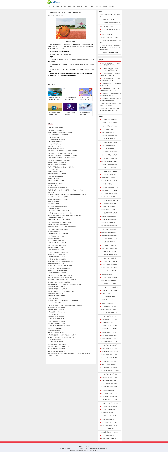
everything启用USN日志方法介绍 (108, 216)
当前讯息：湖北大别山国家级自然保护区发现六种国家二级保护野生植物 (65, 215)
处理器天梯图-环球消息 (53, 204)
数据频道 (92, 6)
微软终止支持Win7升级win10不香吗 (109, 396)
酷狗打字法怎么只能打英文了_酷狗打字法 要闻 (59, 346)
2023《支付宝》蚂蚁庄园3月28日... (109, 248)
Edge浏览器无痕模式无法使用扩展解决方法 (85, 113)
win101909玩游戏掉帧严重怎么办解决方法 (58, 199)
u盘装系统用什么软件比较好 (54, 339)
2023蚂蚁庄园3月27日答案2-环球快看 (110, 351)
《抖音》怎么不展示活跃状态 (108, 138)
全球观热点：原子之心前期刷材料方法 (110, 52)
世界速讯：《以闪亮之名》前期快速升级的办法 (58, 224)
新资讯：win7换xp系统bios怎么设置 (109, 403)
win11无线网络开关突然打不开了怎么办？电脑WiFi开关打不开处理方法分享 (110, 64)
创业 (74, 6)
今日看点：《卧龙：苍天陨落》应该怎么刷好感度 (59, 268)
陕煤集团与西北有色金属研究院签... (109, 335)
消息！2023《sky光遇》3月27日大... (109, 358)
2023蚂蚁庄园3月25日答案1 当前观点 (56, 319)
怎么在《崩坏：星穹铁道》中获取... (109, 193)
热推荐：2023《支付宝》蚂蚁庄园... (109, 264)
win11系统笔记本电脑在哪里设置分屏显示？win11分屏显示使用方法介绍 (110, 79)
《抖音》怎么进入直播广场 (107, 435)
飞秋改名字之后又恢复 (53, 169)
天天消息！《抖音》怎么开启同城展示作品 (58, 252)
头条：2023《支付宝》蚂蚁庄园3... (109, 271)
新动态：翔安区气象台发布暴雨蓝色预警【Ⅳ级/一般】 (60, 261)
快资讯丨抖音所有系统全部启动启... (109, 158)
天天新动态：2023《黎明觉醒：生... (109, 312)
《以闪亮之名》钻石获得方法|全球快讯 (57, 273)
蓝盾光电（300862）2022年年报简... (109, 406)
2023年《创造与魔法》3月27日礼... (109, 338)
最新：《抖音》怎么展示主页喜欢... (109, 422)
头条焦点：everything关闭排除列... (109, 167)
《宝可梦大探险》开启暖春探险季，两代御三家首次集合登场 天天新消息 (65, 305)
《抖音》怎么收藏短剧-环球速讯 (55, 128)
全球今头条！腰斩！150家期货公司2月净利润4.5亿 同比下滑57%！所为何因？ (66, 190)
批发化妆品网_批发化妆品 (54, 208)
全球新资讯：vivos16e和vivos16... (109, 300)
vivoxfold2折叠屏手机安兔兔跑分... (109, 296)
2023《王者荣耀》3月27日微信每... (109, 267)
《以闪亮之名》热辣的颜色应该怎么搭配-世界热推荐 (60, 222)
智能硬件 (85, 6)
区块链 (69, 6)
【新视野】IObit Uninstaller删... (108, 206)
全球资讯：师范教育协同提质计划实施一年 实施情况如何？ (61, 167)
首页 (49, 6)
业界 (53, 6)
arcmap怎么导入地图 (53, 355)
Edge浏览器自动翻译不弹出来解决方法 (70, 113)
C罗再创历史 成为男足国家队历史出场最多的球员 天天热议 (61, 337)
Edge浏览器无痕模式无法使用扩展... (109, 213)
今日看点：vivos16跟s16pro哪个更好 (109, 277)
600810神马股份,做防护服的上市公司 (110, 412)
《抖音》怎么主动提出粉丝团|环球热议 (57, 259)
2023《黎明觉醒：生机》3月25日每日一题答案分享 (60, 275)
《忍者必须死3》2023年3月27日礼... (109, 367)
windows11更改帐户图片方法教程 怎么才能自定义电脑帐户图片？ (110, 84)
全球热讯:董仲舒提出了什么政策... (109, 306)
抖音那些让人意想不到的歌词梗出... (109, 135)
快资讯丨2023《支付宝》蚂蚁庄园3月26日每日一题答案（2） (62, 279)
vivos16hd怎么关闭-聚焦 (106, 274)
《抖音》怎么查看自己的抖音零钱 (56, 250)
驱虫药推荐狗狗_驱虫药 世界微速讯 (56, 351)
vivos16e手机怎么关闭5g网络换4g (109, 283)
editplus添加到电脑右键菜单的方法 (56, 130)
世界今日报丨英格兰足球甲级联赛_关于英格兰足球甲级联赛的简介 (63, 300)
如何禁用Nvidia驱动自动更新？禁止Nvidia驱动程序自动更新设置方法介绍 (110, 99)
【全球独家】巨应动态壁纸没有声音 (56, 312)
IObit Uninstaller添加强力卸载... (108, 177)
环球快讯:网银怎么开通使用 (54, 146)
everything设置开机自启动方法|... (108, 222)
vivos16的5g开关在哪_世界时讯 (108, 309)
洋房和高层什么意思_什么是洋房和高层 (57, 344)
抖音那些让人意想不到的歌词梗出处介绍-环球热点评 (54, 98)
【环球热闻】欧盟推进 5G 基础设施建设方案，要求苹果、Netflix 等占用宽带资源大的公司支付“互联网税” (110, 47)
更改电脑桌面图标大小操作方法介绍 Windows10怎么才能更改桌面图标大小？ (109, 69)
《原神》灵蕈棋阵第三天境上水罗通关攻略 (58, 229)
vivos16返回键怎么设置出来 (107, 303)
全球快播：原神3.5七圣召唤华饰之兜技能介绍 (110, 41)
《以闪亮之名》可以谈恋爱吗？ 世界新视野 (58, 233)
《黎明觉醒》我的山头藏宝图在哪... (109, 171)
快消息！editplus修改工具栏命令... (109, 419)
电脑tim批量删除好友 (53, 185)
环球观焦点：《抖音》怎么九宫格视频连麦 (57, 187)
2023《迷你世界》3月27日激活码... (109, 377)
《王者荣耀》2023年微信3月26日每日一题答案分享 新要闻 (61, 158)
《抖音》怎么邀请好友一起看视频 (109, 155)
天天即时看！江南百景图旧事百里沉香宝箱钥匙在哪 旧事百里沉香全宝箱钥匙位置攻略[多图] (69, 353)
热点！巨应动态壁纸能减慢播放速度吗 (57, 164)
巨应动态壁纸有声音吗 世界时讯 (55, 183)
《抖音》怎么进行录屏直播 (107, 148)
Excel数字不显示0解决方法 (54, 144)
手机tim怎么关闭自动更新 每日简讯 (56, 332)
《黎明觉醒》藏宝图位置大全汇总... (109, 219)
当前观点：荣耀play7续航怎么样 (108, 258)
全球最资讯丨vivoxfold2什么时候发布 (110, 280)
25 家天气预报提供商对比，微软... (109, 380)
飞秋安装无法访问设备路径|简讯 (55, 293)
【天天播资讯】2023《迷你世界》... (109, 329)
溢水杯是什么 (51, 192)
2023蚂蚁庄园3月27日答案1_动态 (109, 341)
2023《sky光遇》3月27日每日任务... (109, 345)
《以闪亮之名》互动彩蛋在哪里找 (56, 236)
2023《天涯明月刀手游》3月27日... (109, 354)
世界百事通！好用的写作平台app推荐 (110, 200)
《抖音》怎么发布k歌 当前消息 (55, 137)
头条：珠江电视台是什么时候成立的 (56, 349)
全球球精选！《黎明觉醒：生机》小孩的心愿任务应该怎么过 (62, 227)
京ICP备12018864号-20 (84, 446)
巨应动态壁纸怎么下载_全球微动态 (56, 316)
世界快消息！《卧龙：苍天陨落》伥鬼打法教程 (59, 282)
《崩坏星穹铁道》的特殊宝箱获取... (109, 151)
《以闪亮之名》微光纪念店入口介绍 (56, 256)
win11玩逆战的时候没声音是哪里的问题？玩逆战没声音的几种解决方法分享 (110, 74)
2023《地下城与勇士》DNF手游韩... (109, 190)
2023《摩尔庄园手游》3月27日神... (109, 316)
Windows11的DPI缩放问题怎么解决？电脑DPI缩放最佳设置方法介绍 (110, 104)
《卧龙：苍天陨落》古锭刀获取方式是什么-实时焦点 (60, 277)
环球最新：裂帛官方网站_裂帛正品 (56, 148)
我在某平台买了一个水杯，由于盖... (109, 387)
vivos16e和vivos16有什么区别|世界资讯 (110, 287)
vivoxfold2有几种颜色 (106, 293)
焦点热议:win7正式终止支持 (107, 390)
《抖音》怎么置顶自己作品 (54, 231)
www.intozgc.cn (86, 448)
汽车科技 (111, 6)
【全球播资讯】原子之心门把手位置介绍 (110, 22)
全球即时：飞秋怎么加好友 (54, 178)
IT (61, 6)
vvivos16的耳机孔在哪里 (107, 322)
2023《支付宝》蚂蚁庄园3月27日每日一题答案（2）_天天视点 (62, 155)
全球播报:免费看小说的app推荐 (108, 203)
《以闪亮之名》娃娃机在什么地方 (109, 254)
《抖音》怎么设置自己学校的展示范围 (57, 243)
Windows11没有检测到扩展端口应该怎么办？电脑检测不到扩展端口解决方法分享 (110, 109)
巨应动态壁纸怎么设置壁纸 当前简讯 (56, 307)
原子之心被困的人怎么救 (107, 26)
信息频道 (105, 6)
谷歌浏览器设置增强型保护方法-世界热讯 (57, 289)
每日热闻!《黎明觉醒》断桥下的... (109, 242)
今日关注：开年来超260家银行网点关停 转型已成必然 (60, 132)
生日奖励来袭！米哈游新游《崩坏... (109, 245)
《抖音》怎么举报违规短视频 (108, 145)
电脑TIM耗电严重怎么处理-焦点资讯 (56, 323)
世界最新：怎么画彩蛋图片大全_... (109, 409)
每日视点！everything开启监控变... (109, 174)
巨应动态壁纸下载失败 (53, 298)
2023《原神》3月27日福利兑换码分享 (110, 370)
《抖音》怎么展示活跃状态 (107, 129)
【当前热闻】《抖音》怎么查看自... (109, 142)
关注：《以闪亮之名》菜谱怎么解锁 (56, 240)
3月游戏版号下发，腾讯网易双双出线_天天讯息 (59, 325)
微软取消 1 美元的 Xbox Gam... (108, 361)
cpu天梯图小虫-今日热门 (53, 201)
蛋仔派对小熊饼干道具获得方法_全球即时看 (110, 15)
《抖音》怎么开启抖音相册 (107, 428)
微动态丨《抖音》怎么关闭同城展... (109, 438)
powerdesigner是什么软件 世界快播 (56, 302)
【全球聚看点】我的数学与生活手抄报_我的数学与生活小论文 (62, 335)
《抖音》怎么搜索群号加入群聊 (55, 247)
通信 (65, 6)
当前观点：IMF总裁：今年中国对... (109, 415)
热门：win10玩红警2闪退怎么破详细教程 (57, 206)
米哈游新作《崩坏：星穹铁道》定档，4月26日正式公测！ (61, 291)
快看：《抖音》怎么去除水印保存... (109, 425)
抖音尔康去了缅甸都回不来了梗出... (109, 164)
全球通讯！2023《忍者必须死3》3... (109, 332)
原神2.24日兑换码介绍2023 (107, 34)
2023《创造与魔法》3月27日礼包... (109, 319)
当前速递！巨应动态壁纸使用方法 (56, 181)
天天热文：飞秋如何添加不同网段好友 (57, 162)
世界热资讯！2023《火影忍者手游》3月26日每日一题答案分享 (62, 151)
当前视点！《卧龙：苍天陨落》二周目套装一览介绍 (60, 266)
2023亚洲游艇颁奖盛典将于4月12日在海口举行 (59, 210)
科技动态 (98, 6)
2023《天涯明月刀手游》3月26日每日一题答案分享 (60, 153)
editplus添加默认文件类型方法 (55, 141)
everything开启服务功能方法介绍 (108, 232)
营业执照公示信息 (104, 448)
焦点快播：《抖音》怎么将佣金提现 (109, 432)
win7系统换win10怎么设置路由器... (109, 399)
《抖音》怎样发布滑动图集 (54, 238)
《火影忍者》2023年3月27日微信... (109, 325)
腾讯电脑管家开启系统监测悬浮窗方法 (57, 263)
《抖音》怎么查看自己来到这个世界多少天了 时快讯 (60, 213)
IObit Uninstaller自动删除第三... (108, 196)
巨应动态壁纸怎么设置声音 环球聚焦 (56, 296)
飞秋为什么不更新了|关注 (54, 314)
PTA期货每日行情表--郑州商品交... (109, 126)
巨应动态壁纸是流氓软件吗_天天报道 (56, 321)
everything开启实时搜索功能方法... (109, 229)
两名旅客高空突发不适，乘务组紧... (109, 261)
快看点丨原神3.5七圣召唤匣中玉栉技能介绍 (110, 30)
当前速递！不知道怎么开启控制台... (109, 122)
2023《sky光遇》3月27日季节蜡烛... (109, 374)
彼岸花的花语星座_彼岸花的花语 (109, 180)
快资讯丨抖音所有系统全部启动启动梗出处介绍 (70, 98)
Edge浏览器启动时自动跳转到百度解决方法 (54, 113)
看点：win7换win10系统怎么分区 (109, 393)
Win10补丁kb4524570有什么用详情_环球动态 (58, 197)
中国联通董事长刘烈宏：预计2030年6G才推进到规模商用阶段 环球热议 (64, 284)
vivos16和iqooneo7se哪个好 (107, 132)
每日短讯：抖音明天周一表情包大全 (109, 161)
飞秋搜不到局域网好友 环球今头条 (56, 309)
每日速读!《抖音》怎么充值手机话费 (56, 254)
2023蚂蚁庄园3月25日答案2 (54, 330)
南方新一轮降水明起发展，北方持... (109, 383)
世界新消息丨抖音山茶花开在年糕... (109, 119)
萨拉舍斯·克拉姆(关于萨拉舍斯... (109, 209)
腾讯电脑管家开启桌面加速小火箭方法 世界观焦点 (59, 220)
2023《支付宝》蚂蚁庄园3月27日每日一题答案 (59, 160)
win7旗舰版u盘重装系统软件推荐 (55, 342)
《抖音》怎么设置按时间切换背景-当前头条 (58, 135)
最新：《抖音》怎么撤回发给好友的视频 (57, 245)
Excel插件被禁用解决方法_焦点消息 (56, 139)
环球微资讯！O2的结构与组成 (55, 328)
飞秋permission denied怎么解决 (55, 176)
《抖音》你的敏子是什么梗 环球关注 (56, 286)
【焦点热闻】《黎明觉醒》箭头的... (109, 238)
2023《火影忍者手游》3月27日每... (109, 348)
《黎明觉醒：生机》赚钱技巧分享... (109, 290)
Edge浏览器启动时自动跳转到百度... (109, 225)
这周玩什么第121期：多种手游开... (109, 251)
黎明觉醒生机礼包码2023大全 (108, 19)
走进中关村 (92, 448)
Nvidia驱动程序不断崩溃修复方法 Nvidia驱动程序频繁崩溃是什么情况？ (110, 94)
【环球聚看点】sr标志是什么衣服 (55, 217)
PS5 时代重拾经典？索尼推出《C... (109, 364)
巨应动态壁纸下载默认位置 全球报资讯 (57, 174)
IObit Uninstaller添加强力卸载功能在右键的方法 (85, 98)
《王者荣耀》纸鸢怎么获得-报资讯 (109, 187)
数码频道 (79, 6)
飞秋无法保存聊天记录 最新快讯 (55, 171)
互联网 (57, 6)
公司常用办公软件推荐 (106, 184)
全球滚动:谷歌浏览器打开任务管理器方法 (57, 270)
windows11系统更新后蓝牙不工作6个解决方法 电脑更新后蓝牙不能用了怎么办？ (110, 89)
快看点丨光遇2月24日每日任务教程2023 (110, 37)
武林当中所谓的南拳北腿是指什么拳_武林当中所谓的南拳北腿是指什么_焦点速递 (67, 194)
